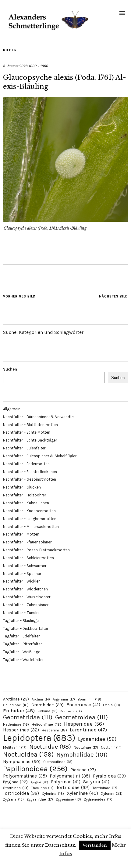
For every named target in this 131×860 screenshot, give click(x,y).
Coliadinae (16, 705)
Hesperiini (54, 730)
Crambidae (47, 704)
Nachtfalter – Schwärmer (24, 565)
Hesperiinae (21, 730)
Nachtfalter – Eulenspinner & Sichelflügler (39, 456)
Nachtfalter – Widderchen (25, 589)
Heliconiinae (46, 724)
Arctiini (41, 699)
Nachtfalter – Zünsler (21, 612)
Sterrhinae (16, 787)
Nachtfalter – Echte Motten (26, 432)
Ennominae (83, 704)
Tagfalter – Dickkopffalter (25, 628)
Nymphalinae (22, 761)
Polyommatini (70, 776)
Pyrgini (39, 782)
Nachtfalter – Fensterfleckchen (30, 471)
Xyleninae (82, 793)
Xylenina (53, 793)
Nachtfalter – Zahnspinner (25, 605)
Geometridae (27, 717)
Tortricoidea (21, 793)
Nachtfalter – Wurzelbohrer (26, 597)
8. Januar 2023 (15, 66)
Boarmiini (89, 699)
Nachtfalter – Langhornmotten (29, 518)
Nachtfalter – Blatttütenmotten (30, 424)
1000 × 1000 (38, 66)
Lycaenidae (97, 739)
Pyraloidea (109, 776)
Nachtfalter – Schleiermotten (28, 558)
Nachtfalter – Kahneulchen (26, 503)
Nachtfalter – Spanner (22, 573)
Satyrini (96, 781)
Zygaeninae (68, 799)
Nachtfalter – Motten (21, 534)
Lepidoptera (39, 738)
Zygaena (13, 799)
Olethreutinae (58, 762)
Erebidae (19, 710)
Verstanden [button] (95, 845)
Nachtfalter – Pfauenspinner (27, 542)
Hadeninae (16, 724)
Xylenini (111, 793)
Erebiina (47, 711)
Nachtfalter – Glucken (22, 487)
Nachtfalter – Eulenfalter (24, 448)
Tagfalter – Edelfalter (21, 636)
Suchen (10, 369)
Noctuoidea (28, 754)
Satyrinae (65, 781)
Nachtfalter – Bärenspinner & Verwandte (38, 417)
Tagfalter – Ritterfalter (22, 644)
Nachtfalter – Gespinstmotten (29, 479)
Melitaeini (15, 747)
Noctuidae (50, 746)
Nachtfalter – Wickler (21, 581)
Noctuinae (86, 747)
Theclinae (42, 788)
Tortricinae (104, 788)
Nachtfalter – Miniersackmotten (31, 526)
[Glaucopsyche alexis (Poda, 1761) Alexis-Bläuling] (65, 220)
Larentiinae (88, 730)
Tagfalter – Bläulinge (21, 620)
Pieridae (83, 769)
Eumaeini (71, 711)
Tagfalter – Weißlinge (21, 652)
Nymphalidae (82, 754)
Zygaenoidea (98, 799)
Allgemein (11, 409)
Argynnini (64, 699)
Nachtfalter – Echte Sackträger (30, 440)
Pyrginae (15, 782)
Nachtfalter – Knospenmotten (29, 511)
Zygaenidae (40, 799)
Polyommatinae (25, 776)
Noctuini (111, 748)
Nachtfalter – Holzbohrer (24, 495)
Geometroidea (81, 717)
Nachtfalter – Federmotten (26, 464)
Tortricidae (73, 787)
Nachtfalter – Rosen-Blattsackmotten (36, 550)
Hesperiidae (84, 724)
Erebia (111, 705)
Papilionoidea (35, 768)
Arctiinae (16, 699)
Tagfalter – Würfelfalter (23, 659)
